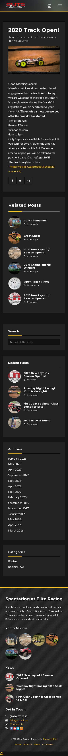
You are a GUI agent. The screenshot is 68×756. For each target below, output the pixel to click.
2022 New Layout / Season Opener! (36, 251)
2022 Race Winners (37, 420)
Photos (12, 561)
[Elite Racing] (15, 5)
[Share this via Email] (28, 180)
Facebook (11, 728)
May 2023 (14, 464)
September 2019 (18, 502)
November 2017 (18, 508)
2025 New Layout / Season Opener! (36, 297)
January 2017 (16, 514)
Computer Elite (50, 739)
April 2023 (14, 469)
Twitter (18, 728)
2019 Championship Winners (37, 266)
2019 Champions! (35, 220)
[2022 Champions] (11, 639)
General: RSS (21, 728)
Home (18, 744)
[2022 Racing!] (25, 639)
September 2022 (18, 475)
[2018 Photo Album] (25, 653)
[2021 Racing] (38, 639)
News (37, 744)
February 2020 (17, 497)
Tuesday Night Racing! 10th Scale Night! (39, 390)
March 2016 (16, 530)
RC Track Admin (43, 37)
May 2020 (14, 491)
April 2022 (14, 486)
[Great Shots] (14, 237)
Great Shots (32, 235)
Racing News (20, 41)
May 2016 (14, 519)
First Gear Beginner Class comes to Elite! (41, 405)
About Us (27, 744)
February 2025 (17, 458)
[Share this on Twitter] (20, 180)
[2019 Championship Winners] (14, 268)
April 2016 (14, 524)
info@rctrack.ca (19, 720)
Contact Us (16, 724)
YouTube (14, 728)
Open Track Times (36, 281)
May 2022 (14, 480)
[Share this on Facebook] (12, 180)
